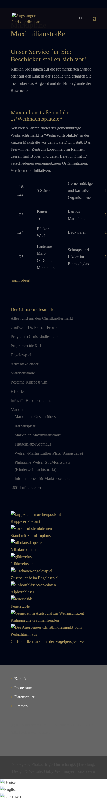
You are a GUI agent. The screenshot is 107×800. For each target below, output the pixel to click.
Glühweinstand (23, 563)
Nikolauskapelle (24, 549)
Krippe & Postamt (25, 521)
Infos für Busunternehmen (32, 400)
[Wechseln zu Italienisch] (10, 796)
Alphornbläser (22, 592)
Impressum (23, 688)
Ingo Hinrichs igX (60, 764)
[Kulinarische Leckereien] (47, 613)
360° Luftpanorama (27, 487)
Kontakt (21, 679)
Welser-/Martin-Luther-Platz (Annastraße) (49, 453)
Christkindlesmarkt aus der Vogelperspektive (47, 641)
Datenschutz (24, 697)
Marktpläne (20, 409)
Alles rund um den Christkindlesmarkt (42, 318)
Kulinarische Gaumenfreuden (35, 620)
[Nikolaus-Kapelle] (26, 542)
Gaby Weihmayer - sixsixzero (69, 771)
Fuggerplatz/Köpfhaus (33, 444)
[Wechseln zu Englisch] (9, 789)
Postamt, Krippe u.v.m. (29, 382)
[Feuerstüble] (22, 599)
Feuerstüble (20, 606)
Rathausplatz (25, 426)
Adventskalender (24, 364)
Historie (17, 391)
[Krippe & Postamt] (36, 514)
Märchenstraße (23, 373)
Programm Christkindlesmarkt (35, 336)
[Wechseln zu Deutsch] (9, 782)
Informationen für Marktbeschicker (43, 478)
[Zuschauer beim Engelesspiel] (31, 571)
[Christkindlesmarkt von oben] (53, 634)
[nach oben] (20, 280)
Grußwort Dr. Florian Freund (34, 327)
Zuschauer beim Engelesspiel (34, 578)
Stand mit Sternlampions (31, 535)
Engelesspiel (21, 355)
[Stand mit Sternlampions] (31, 528)
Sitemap (21, 706)
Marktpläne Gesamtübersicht (38, 416)
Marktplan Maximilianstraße (38, 435)
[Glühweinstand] (25, 556)
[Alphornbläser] (33, 585)
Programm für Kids (26, 346)
